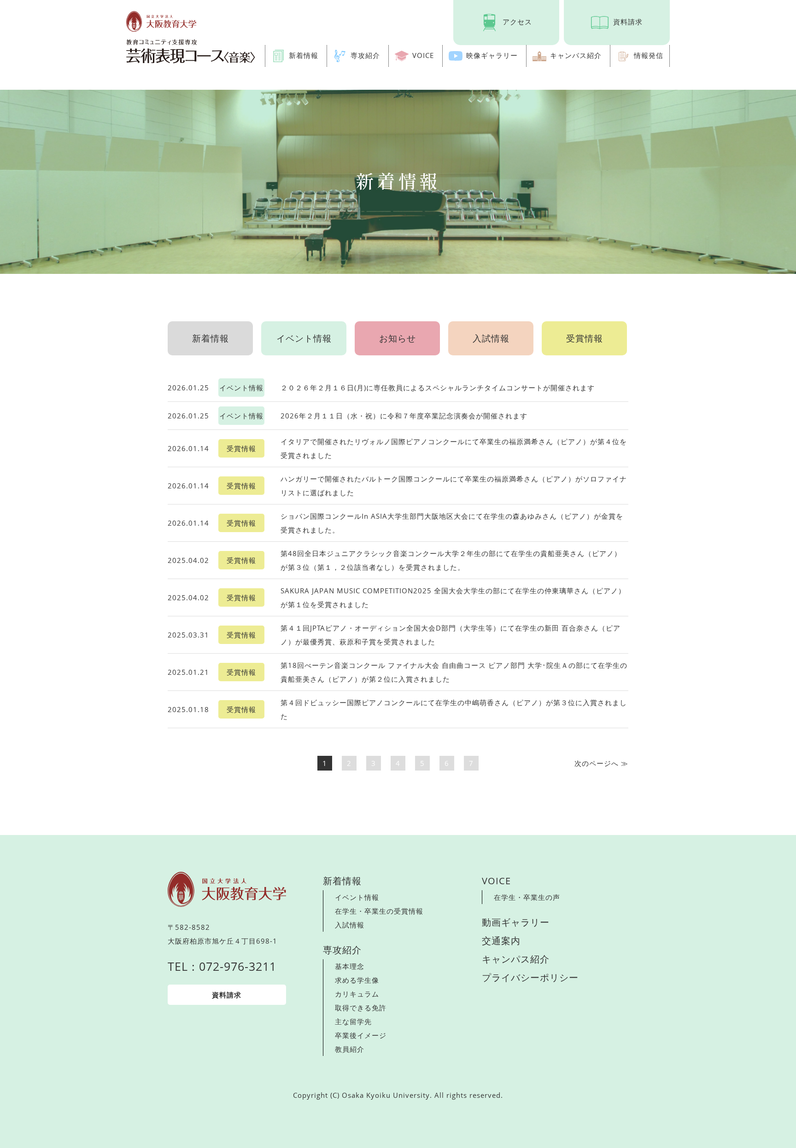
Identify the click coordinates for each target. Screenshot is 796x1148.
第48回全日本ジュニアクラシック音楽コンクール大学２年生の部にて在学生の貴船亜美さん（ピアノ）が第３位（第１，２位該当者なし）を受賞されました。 (451, 560)
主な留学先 (353, 1021)
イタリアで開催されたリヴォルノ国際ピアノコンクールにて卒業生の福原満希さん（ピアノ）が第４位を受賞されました (454, 448)
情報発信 (648, 55)
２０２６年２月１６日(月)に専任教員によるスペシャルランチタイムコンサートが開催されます (438, 387)
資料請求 (628, 21)
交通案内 (501, 940)
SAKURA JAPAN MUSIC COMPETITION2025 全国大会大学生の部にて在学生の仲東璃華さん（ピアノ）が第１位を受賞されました (453, 597)
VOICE (423, 55)
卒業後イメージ (360, 1035)
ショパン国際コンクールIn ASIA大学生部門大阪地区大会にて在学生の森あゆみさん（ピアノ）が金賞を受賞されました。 (452, 522)
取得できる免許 (360, 1007)
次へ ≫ (601, 763)
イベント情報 (304, 338)
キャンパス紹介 (576, 55)
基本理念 (349, 966)
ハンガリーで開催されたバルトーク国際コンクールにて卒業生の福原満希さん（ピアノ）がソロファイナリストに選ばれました (454, 485)
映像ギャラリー (492, 55)
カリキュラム (357, 993)
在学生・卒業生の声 (527, 897)
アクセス (517, 21)
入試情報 (491, 338)
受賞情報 (584, 338)
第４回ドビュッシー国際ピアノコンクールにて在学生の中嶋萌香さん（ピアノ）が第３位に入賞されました (454, 709)
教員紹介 (349, 1049)
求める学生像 (357, 980)
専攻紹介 (365, 55)
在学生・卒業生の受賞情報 (379, 911)
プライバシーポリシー (530, 977)
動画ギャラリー (516, 922)
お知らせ (397, 338)
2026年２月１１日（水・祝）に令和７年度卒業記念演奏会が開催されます (404, 415)
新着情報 (303, 55)
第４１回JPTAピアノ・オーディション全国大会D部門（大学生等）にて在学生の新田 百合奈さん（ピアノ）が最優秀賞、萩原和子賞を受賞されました (450, 634)
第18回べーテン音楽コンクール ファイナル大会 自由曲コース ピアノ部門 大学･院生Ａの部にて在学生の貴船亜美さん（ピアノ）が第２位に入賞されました (454, 672)
